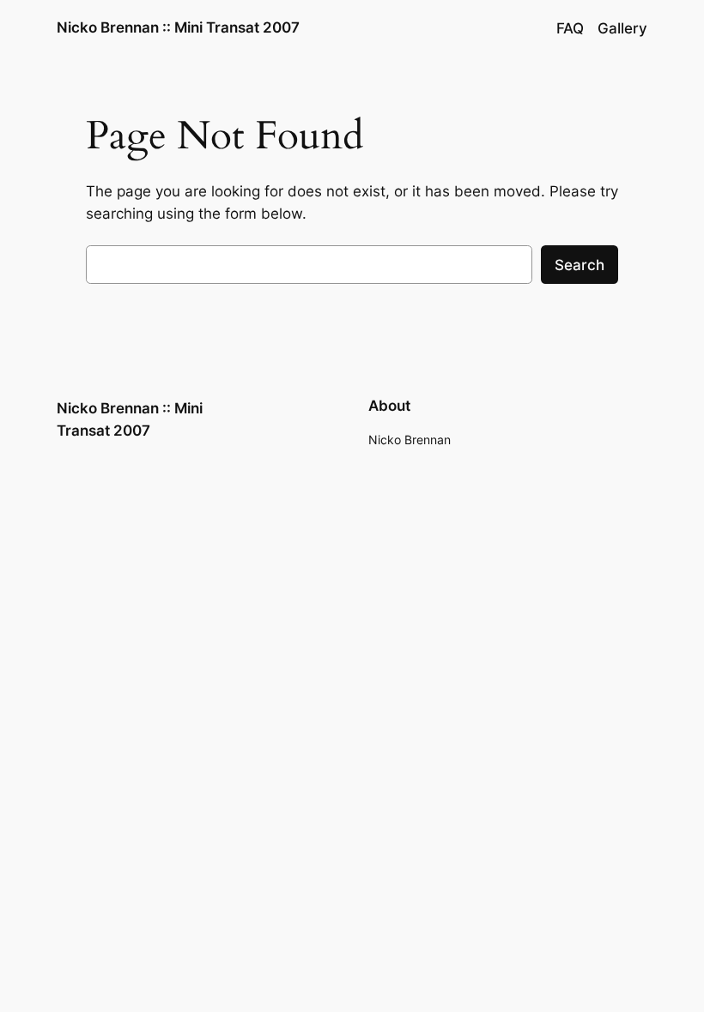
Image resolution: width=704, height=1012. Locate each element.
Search (579, 265)
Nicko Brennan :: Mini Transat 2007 (178, 27)
